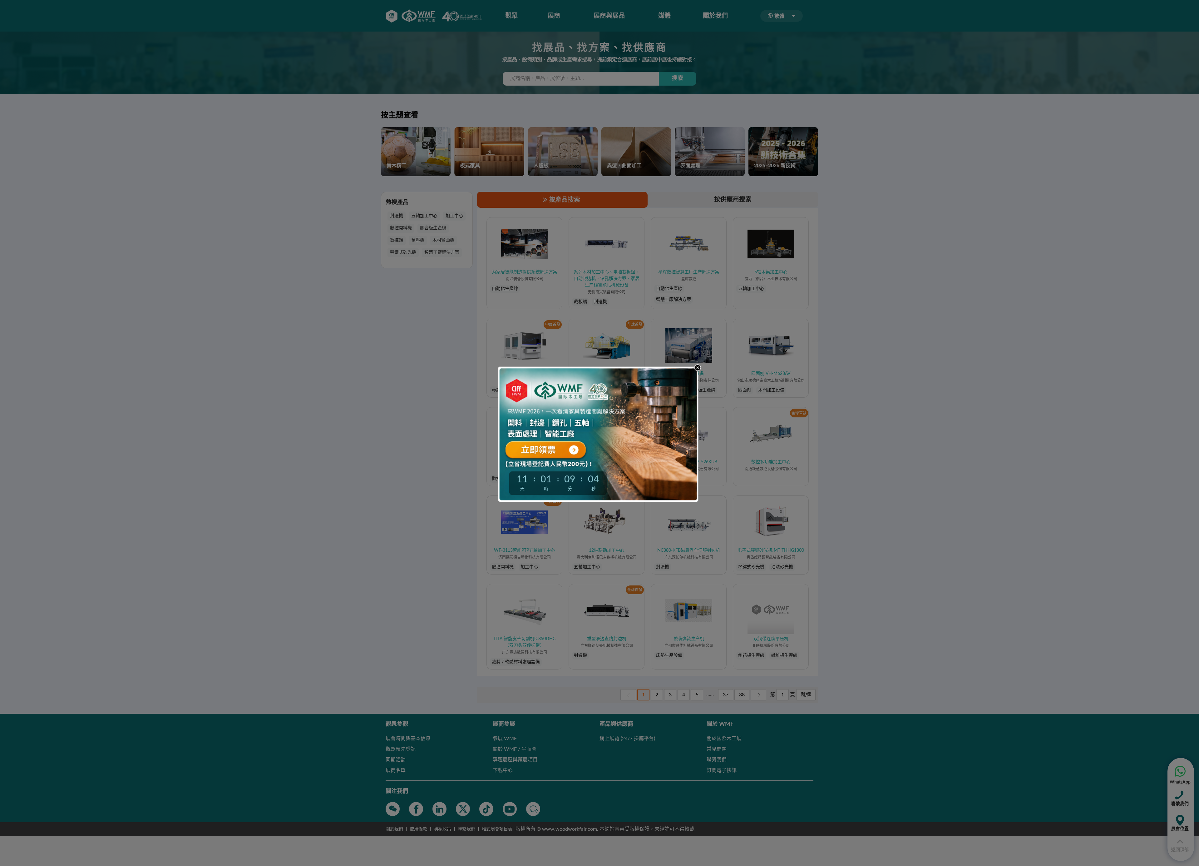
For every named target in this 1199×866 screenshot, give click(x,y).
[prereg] (557, 449)
